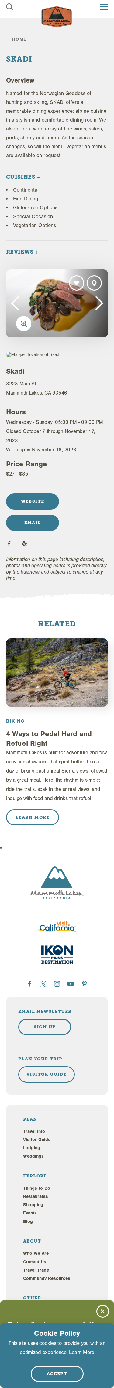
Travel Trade (36, 1270)
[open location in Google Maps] (43, 354)
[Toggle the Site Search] (9, 6)
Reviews (20, 251)
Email (32, 522)
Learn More (81, 1352)
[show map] (94, 283)
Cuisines (21, 177)
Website (32, 501)
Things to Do (36, 1188)
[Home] (56, 17)
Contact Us (34, 1262)
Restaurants (35, 1196)
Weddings (33, 1156)
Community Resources (46, 1278)
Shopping (33, 1204)
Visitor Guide (36, 1139)
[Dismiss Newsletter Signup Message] (102, 1311)
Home (19, 39)
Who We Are (36, 1253)
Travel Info (34, 1131)
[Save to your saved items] (76, 283)
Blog (28, 1221)
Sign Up (45, 1026)
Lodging (31, 1148)
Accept (57, 1373)
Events (30, 1213)
